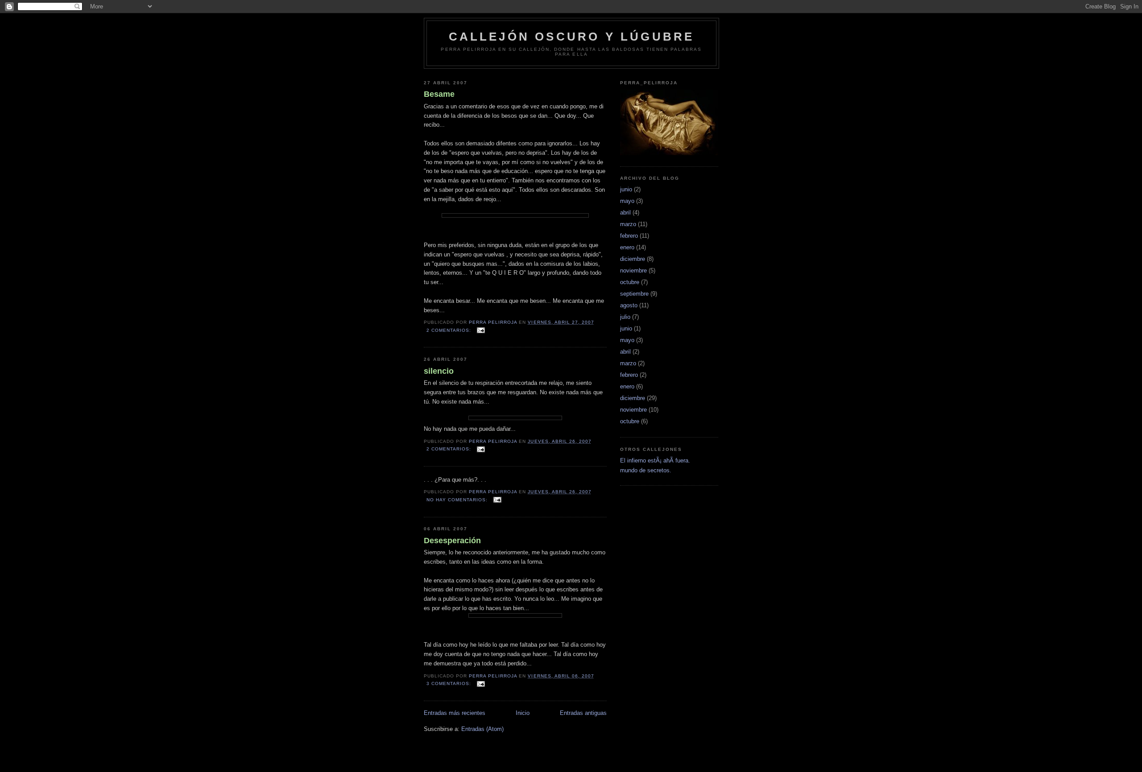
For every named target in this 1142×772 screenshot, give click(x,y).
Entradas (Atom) (482, 729)
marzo (628, 224)
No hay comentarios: (457, 499)
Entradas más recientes (454, 713)
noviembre (633, 270)
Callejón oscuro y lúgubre (572, 36)
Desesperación (452, 540)
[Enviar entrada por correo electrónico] (480, 330)
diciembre (632, 259)
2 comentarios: (449, 330)
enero (627, 247)
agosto (628, 305)
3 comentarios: (449, 683)
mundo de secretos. (645, 470)
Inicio (523, 713)
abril (625, 212)
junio (626, 189)
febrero (629, 235)
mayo (627, 201)
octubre (629, 282)
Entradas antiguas (583, 713)
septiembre (634, 293)
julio (625, 317)
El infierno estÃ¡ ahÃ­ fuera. (655, 460)
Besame (439, 94)
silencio (439, 371)
